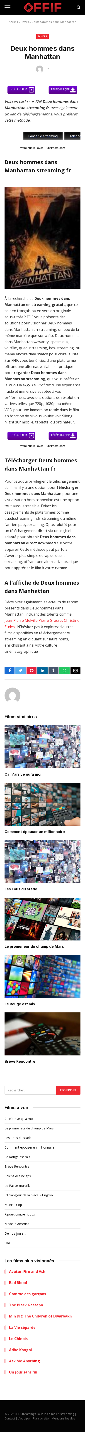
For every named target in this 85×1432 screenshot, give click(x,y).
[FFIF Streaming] (42, 7)
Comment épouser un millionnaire (35, 831)
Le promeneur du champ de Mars (34, 946)
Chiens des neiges (18, 1176)
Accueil (13, 22)
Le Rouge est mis (20, 1004)
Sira (7, 1243)
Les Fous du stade (21, 889)
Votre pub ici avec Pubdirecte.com (42, 148)
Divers (25, 22)
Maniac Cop (13, 1205)
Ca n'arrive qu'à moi (23, 774)
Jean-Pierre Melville (21, 620)
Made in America (17, 1224)
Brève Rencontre (20, 1061)
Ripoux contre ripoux (20, 1214)
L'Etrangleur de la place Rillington (29, 1195)
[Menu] (7, 7)
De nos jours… (15, 1233)
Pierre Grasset (51, 620)
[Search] (78, 7)
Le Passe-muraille (18, 1185)
